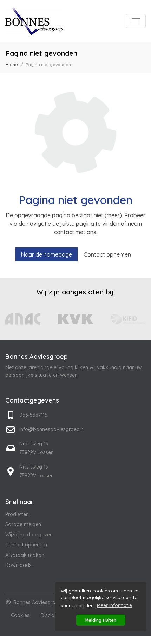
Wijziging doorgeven (29, 534)
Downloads (18, 565)
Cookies (20, 615)
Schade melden (23, 524)
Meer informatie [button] (114, 605)
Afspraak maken (24, 555)
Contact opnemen (107, 254)
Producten (17, 514)
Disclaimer (53, 615)
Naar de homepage (46, 254)
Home (11, 64)
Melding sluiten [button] (100, 620)
